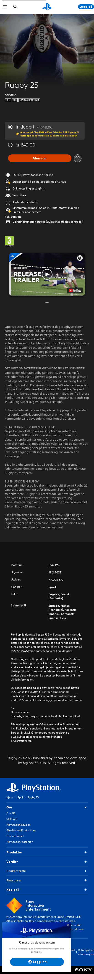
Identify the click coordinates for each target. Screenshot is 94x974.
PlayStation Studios (18, 825)
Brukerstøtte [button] (16, 871)
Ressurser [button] (14, 880)
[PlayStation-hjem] (47, 7)
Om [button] (9, 807)
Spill (20, 797)
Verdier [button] (12, 862)
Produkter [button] (14, 852)
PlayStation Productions (21, 830)
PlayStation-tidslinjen (19, 842)
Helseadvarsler (20, 712)
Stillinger (11, 819)
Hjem (9, 797)
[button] (47, 274)
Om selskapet (15, 836)
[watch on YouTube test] (75, 290)
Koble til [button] (12, 890)
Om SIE (10, 813)
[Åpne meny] (5, 7)
